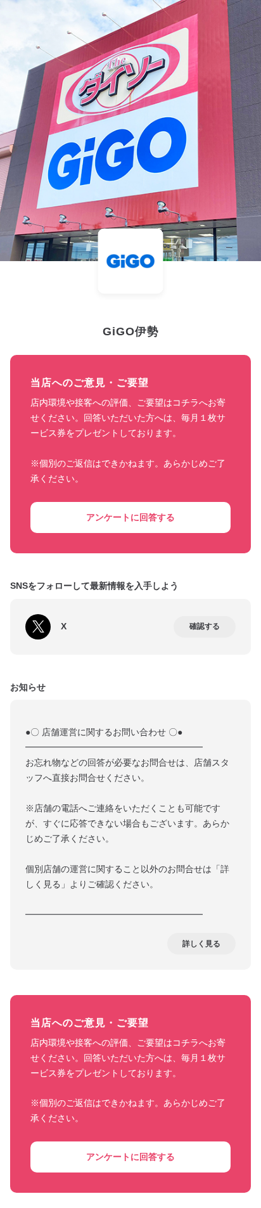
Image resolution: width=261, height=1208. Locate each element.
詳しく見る (201, 943)
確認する (204, 626)
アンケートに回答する (130, 517)
